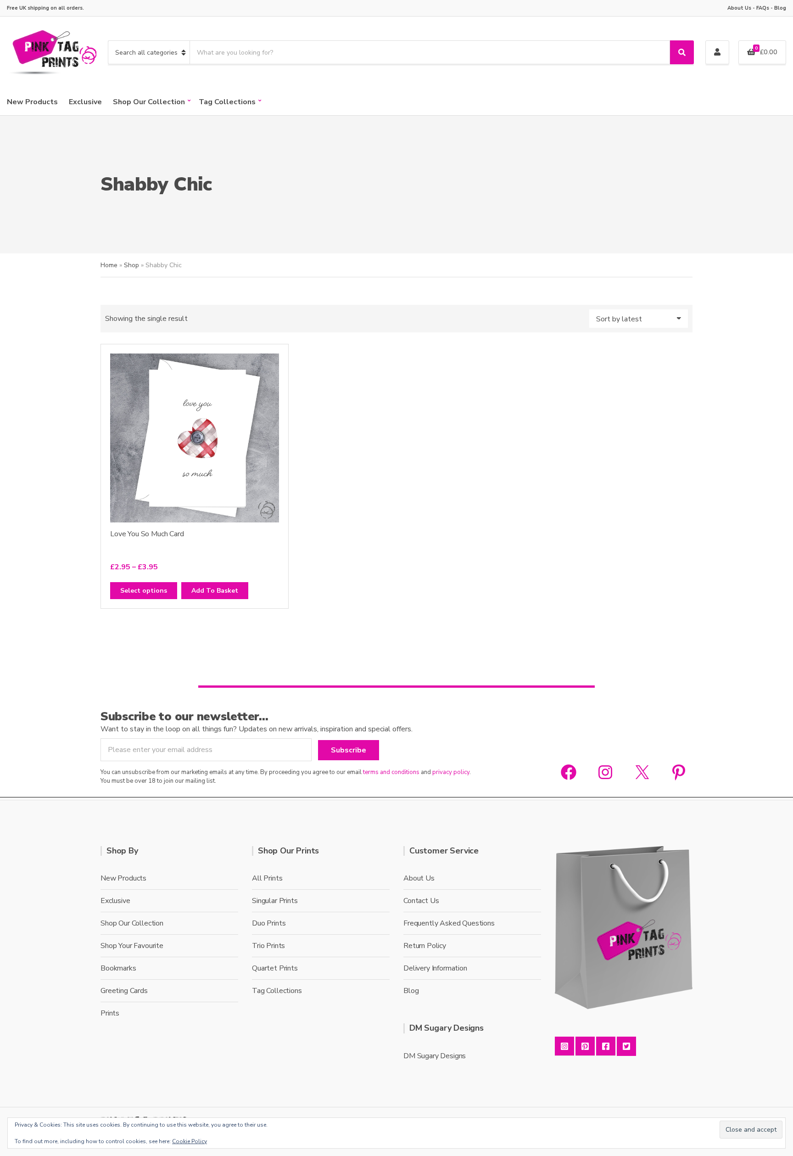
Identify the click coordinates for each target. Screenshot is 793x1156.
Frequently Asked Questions (449, 923)
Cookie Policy (189, 1141)
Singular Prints (275, 901)
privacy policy (450, 772)
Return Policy (424, 946)
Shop (131, 265)
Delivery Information (435, 968)
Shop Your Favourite (132, 946)
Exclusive (85, 102)
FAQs (762, 8)
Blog (780, 8)
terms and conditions (391, 772)
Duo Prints (268, 923)
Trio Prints (268, 946)
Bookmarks (118, 968)
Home (109, 265)
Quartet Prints (275, 968)
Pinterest (585, 1046)
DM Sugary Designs (434, 1056)
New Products (32, 102)
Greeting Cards (124, 991)
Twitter (626, 1046)
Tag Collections (227, 102)
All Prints (267, 878)
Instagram (564, 1046)
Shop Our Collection (149, 102)
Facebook (605, 1046)
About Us (739, 8)
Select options (143, 590)
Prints (110, 1013)
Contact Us (421, 901)
